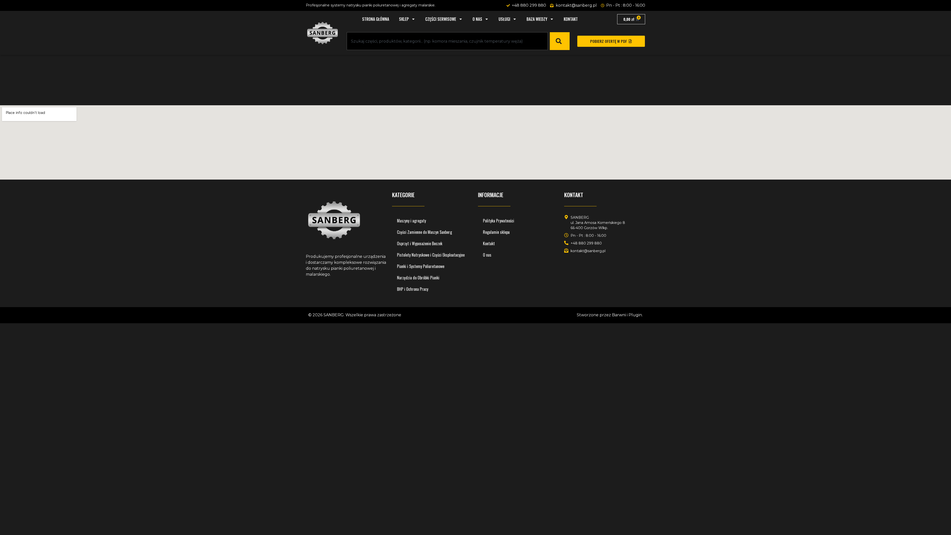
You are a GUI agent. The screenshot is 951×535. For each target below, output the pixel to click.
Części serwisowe (440, 19)
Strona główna (375, 19)
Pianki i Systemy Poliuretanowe (420, 266)
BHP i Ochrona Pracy (412, 289)
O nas (477, 19)
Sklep (404, 19)
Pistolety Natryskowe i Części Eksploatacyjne (431, 255)
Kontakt (571, 19)
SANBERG (333, 315)
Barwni (619, 315)
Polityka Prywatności (498, 221)
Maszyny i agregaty (411, 221)
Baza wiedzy (537, 19)
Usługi (504, 19)
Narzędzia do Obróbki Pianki (418, 278)
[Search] (560, 41)
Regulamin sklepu (496, 232)
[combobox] (447, 41)
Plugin (635, 315)
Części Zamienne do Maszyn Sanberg (424, 232)
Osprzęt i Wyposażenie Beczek (419, 243)
